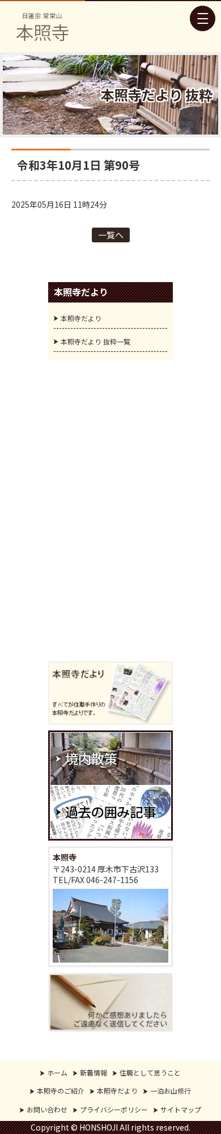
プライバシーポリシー (114, 1109)
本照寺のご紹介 (60, 1090)
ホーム (57, 1072)
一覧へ (111, 235)
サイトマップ (180, 1109)
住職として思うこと (150, 1072)
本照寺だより (81, 318)
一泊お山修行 (170, 1090)
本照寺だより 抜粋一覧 (95, 341)
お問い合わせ (47, 1109)
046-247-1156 (112, 879)
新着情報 (93, 1072)
